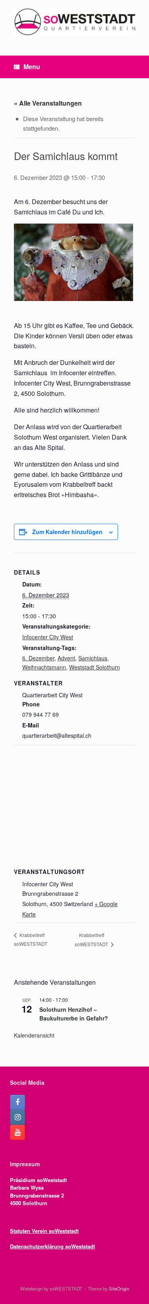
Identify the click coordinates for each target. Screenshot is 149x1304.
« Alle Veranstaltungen (48, 103)
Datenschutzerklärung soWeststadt (52, 1246)
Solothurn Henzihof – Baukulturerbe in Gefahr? (73, 1013)
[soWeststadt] (74, 22)
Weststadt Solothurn (94, 667)
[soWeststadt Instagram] (17, 1117)
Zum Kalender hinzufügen (67, 532)
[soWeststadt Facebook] (17, 1102)
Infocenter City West (47, 637)
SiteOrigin (119, 1288)
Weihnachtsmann (44, 667)
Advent (66, 658)
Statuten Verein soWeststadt (44, 1231)
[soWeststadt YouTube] (17, 1132)
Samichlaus (92, 658)
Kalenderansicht (34, 1035)
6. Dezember (38, 658)
